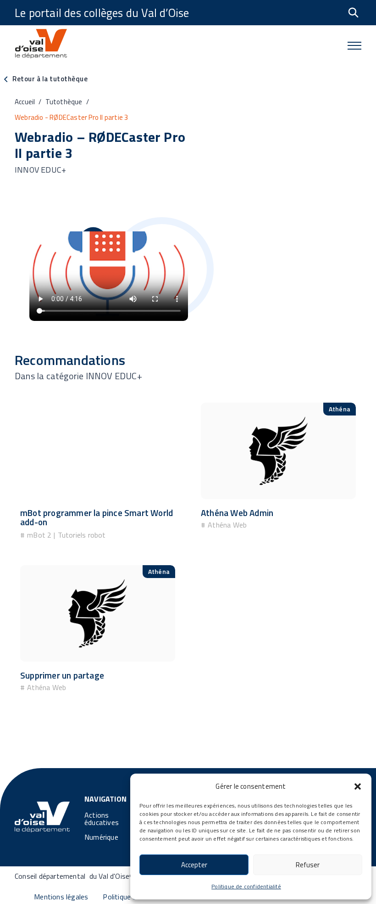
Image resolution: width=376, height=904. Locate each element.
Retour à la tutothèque (50, 78)
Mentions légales (61, 896)
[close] (354, 45)
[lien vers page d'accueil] (41, 45)
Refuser (308, 864)
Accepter (194, 864)
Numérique (101, 837)
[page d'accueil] (42, 816)
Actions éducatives (101, 818)
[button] (357, 786)
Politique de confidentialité (246, 886)
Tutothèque (64, 101)
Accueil (25, 101)
